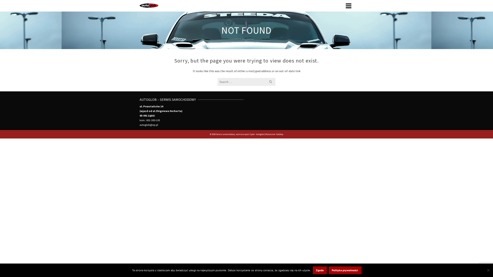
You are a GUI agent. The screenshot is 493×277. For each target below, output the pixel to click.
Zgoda (320, 270)
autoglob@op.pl (149, 125)
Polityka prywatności (345, 270)
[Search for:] (246, 82)
